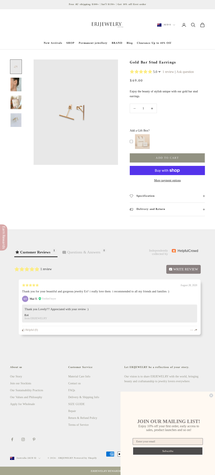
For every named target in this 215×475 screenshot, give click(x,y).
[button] (107, 471)
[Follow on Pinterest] (34, 439)
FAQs (71, 390)
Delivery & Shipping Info (83, 397)
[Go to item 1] (16, 66)
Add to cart (167, 157)
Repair (72, 411)
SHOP (70, 43)
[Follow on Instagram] (23, 439)
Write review (185, 269)
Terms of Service (78, 424)
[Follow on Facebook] (12, 439)
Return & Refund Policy (82, 417)
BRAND (117, 43)
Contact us (74, 383)
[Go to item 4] (16, 120)
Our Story (16, 376)
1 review (168, 72)
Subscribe (167, 451)
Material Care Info (79, 376)
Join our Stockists (20, 383)
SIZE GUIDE (76, 404)
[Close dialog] (211, 395)
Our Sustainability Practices (26, 390)
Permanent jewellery (93, 43)
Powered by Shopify (85, 458)
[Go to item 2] (16, 84)
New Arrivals (53, 43)
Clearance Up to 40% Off (154, 43)
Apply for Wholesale (22, 404)
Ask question (185, 72)
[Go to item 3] (16, 102)
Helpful (29, 329)
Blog (130, 43)
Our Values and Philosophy (26, 397)
